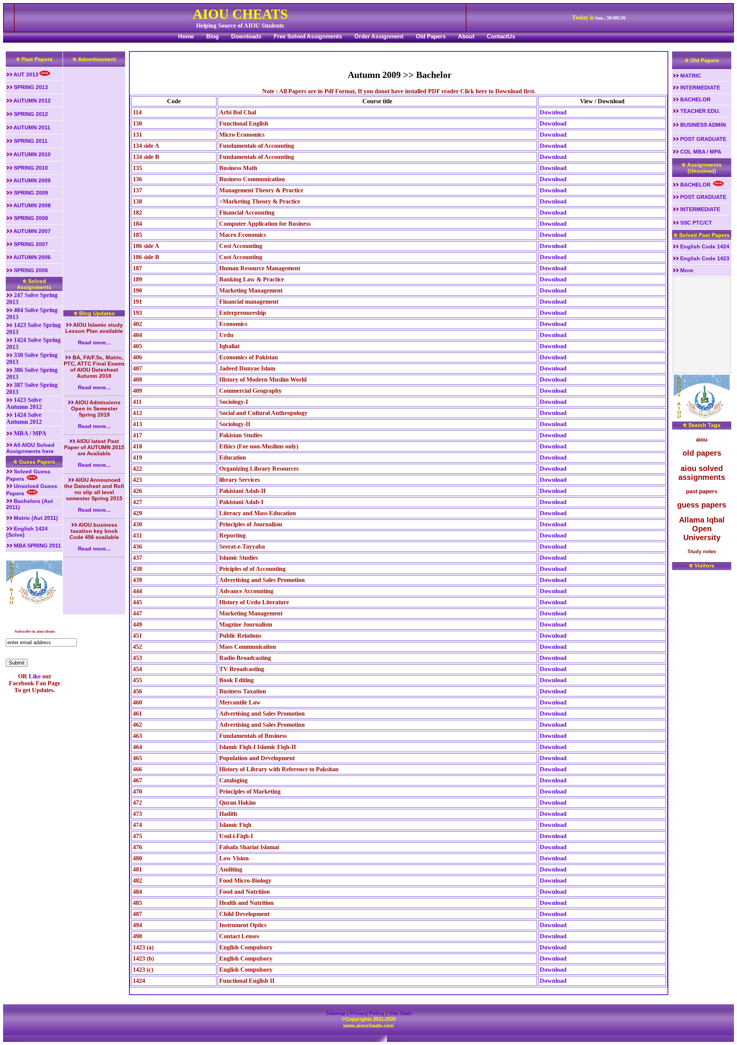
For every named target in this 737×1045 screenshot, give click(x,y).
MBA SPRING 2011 (36, 545)
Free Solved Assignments (308, 36)
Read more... (94, 342)
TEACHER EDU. (699, 111)
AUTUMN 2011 (31, 127)
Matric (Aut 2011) (35, 518)
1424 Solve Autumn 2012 (24, 418)
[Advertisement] (94, 183)
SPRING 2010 (31, 168)
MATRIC (690, 76)
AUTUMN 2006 (31, 257)
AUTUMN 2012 (31, 101)
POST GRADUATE (702, 139)
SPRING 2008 (30, 218)
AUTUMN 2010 (31, 154)
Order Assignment (378, 36)
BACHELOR (695, 99)
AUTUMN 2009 (31, 180)
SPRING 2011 (30, 141)
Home (186, 36)
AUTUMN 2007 (31, 231)
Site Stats (400, 1013)
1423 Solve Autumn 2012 (24, 403)
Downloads (246, 36)
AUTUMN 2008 (31, 205)
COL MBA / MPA (700, 152)
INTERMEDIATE (699, 87)
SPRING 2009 (30, 193)
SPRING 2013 (30, 87)
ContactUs (501, 36)
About (466, 36)
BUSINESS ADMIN (702, 125)
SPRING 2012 (30, 114)
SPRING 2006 (30, 270)
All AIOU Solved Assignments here (30, 448)
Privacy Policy (367, 1013)
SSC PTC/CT (695, 223)
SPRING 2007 (30, 244)
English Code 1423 (704, 258)
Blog (212, 36)
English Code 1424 (704, 246)
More (686, 270)
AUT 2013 (25, 74)
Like (34, 676)
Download (553, 112)
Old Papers (431, 36)
